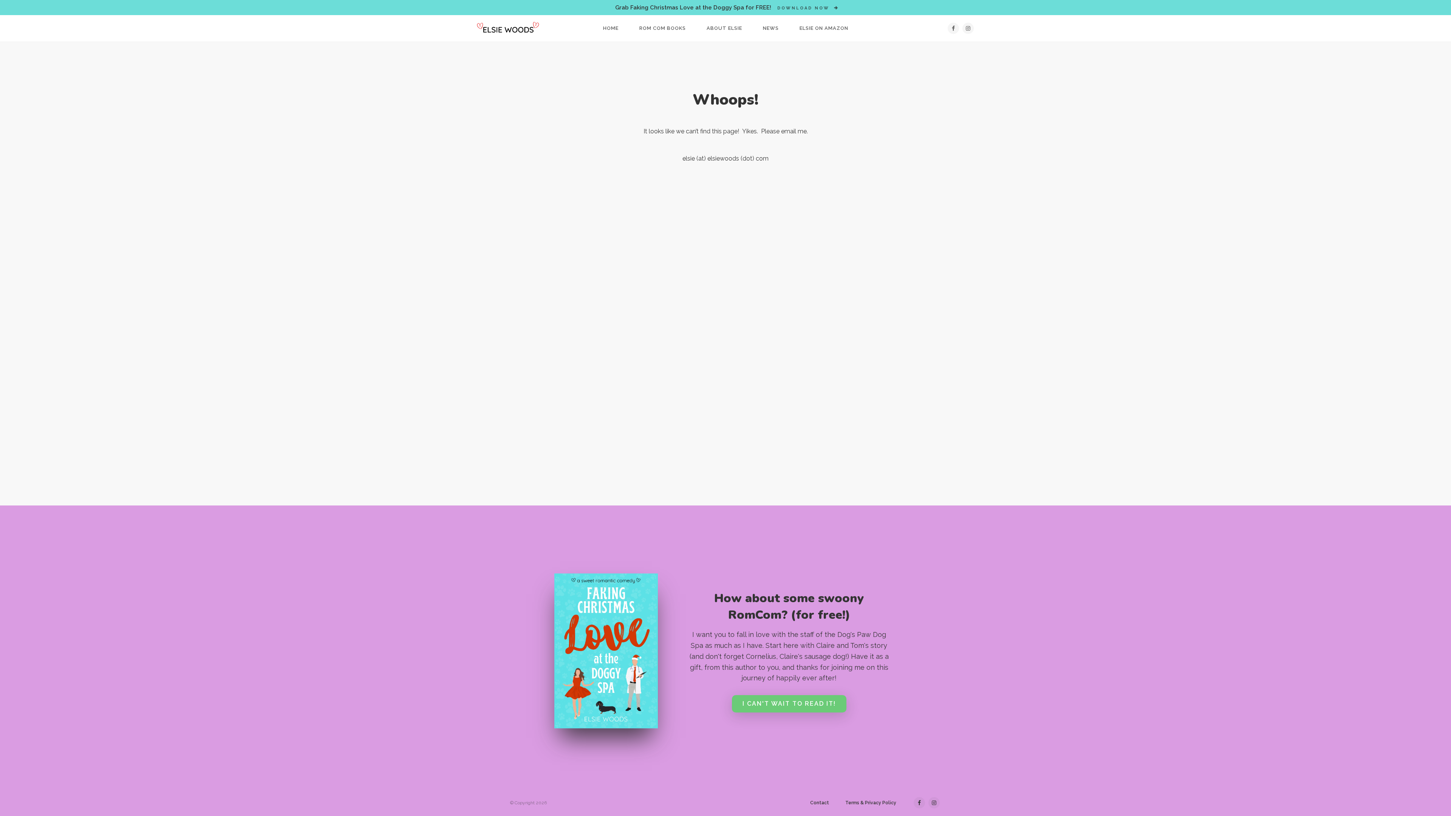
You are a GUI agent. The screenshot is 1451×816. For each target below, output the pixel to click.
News (771, 28)
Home (611, 28)
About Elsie (724, 28)
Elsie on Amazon (824, 28)
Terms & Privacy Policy (870, 803)
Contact (819, 803)
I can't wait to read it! (789, 703)
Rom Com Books (662, 28)
